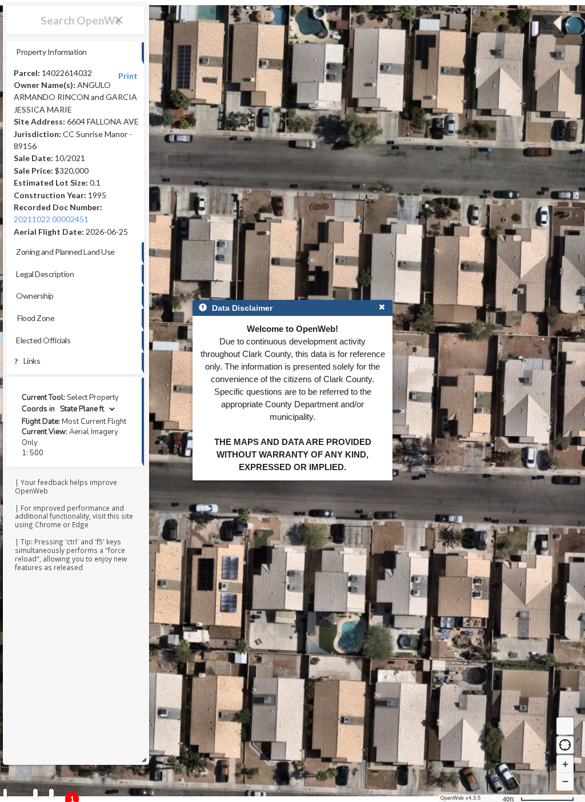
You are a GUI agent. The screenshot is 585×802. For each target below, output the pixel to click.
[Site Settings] (51, 794)
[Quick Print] (35, 794)
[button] (565, 744)
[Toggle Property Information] (5, 794)
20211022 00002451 (51, 219)
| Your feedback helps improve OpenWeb (66, 486)
